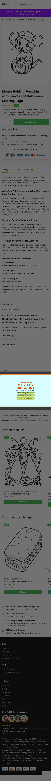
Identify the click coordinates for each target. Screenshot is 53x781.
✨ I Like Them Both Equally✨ (25, 398)
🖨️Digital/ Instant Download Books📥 (25, 393)
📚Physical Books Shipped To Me (25, 395)
